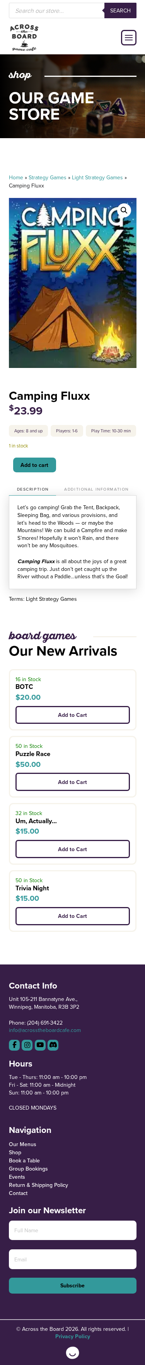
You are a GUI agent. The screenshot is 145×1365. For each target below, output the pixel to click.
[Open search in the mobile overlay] (72, 10)
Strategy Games (48, 177)
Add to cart (34, 465)
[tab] (32, 489)
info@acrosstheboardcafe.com (45, 1030)
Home (16, 177)
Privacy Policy (72, 1336)
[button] (128, 37)
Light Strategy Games (97, 177)
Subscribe (72, 1285)
